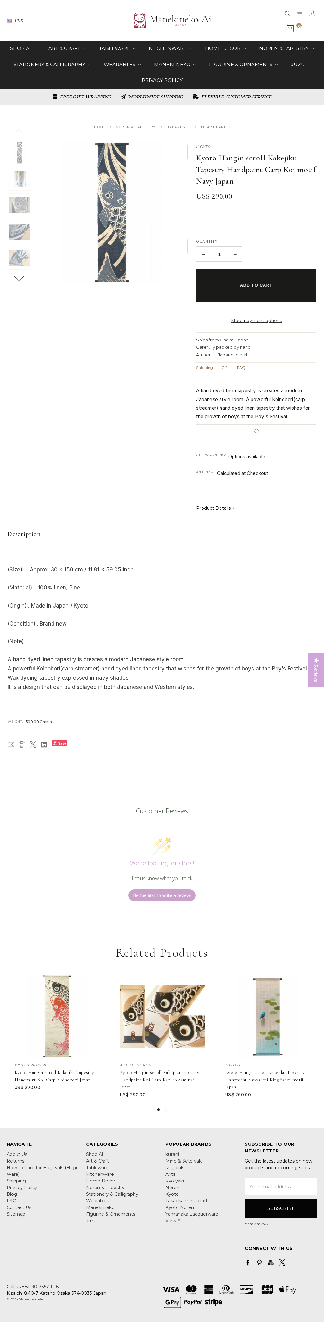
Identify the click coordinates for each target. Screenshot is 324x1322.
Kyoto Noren (179, 1207)
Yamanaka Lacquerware (191, 1214)
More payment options (256, 320)
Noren (172, 1187)
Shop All (22, 48)
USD (19, 20)
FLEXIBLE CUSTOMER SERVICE (235, 96)
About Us (17, 1154)
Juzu (298, 64)
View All (174, 1221)
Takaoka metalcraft (186, 1201)
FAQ (241, 367)
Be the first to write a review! (162, 895)
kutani (172, 1154)
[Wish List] (95, 992)
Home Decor (223, 48)
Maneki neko (173, 64)
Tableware (115, 48)
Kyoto (172, 1194)
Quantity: (207, 241)
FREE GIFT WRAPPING (85, 96)
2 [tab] (166, 1109)
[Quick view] (95, 978)
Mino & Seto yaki (183, 1161)
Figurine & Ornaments (241, 64)
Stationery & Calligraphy (50, 64)
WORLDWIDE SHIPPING (155, 96)
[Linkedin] (44, 744)
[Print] (22, 744)
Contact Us (19, 1207)
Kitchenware (168, 48)
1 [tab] (158, 1109)
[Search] (287, 13)
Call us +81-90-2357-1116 (33, 1286)
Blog (12, 1194)
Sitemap (16, 1214)
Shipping (204, 367)
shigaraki (174, 1167)
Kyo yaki (174, 1181)
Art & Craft (65, 48)
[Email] (11, 744)
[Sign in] (311, 13)
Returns (15, 1161)
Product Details (214, 508)
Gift (224, 367)
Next (19, 278)
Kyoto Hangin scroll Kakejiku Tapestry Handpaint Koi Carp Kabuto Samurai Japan (159, 1079)
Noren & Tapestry (284, 48)
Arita (170, 1174)
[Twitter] (33, 744)
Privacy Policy (162, 80)
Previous (19, 131)
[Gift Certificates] (299, 13)
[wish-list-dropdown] (256, 431)
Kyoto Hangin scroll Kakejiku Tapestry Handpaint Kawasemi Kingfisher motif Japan (265, 1079)
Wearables (120, 64)
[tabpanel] (57, 1036)
